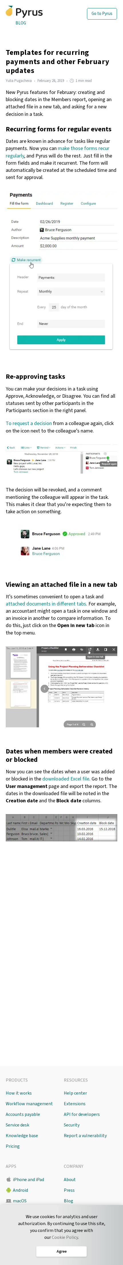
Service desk (17, 1125)
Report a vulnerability (85, 1136)
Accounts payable (23, 1114)
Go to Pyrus (102, 14)
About (70, 1179)
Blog (20, 23)
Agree (62, 1251)
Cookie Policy (65, 1237)
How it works (19, 1093)
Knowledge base (22, 1136)
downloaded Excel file (65, 779)
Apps (11, 1166)
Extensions (75, 1104)
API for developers (82, 1114)
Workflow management (29, 1104)
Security (72, 1125)
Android (20, 1190)
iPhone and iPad (28, 1179)
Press (69, 1190)
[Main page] (35, 12)
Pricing (13, 1146)
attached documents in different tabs (46, 603)
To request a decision (29, 423)
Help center (75, 1093)
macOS (20, 1201)
